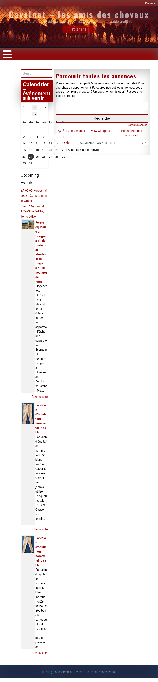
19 (43, 150)
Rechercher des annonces (131, 133)
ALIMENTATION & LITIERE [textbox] (112, 143)
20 (50, 150)
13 (50, 143)
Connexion (150, 3)
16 (24, 150)
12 (43, 143)
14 (57, 143)
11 (37, 143)
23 (24, 156)
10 (30, 143)
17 (30, 150)
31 (30, 163)
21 (57, 150)
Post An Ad (79, 29)
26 (43, 156)
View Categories (101, 131)
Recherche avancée (137, 124)
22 (63, 150)
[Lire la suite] (40, 396)
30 (24, 163)
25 (37, 156)
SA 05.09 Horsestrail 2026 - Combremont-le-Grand (34, 195)
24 (30, 156)
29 (63, 156)
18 (37, 150)
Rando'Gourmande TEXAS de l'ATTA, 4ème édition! (33, 211)
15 (63, 143)
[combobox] (113, 142)
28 (57, 156)
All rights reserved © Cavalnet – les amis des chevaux (80, 672)
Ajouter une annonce (71, 131)
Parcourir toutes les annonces (96, 76)
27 (50, 156)
